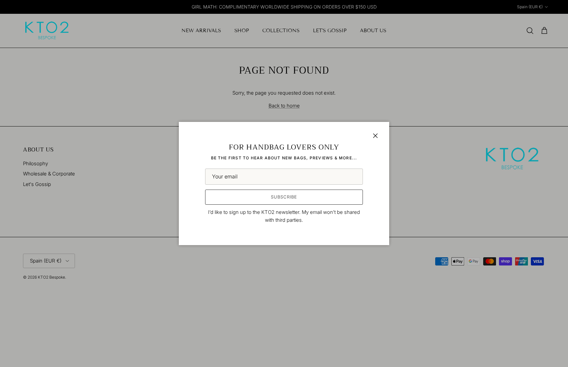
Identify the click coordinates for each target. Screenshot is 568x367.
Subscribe (284, 196)
